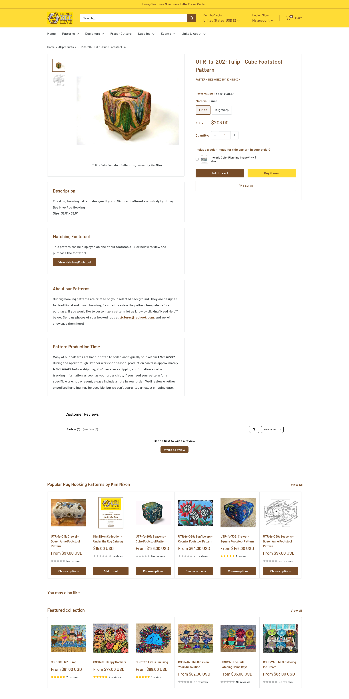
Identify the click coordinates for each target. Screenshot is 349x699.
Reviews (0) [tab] (73, 429)
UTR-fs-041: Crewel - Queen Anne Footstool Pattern (65, 541)
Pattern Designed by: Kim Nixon (218, 79)
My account (261, 20)
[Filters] (254, 429)
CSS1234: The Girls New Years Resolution (193, 664)
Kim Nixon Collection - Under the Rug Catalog (108, 538)
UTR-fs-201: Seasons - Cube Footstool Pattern (151, 538)
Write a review (174, 450)
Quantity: (202, 135)
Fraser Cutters (121, 33)
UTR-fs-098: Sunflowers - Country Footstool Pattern (195, 538)
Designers (92, 33)
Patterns (68, 33)
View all (296, 610)
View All (296, 485)
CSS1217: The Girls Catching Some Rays (233, 664)
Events (166, 33)
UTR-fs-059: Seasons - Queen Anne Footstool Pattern (278, 541)
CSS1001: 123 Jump (64, 662)
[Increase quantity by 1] (234, 135)
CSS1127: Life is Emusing (152, 662)
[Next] (302, 535)
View (213, 161)
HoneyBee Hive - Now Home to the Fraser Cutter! (174, 4)
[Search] (191, 18)
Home (51, 33)
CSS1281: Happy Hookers (109, 662)
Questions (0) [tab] (90, 429)
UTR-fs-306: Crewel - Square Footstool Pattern (237, 538)
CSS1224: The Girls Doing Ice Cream (279, 664)
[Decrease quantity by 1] (215, 135)
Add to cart (220, 173)
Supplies (144, 33)
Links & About (191, 33)
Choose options (68, 571)
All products (66, 47)
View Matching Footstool (74, 262)
